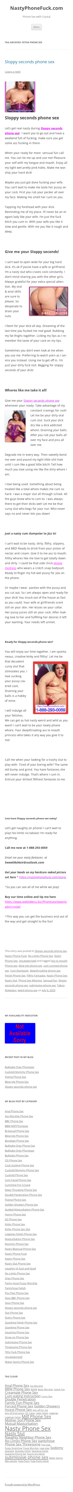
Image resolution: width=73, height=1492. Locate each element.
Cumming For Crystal (17, 1185)
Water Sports (56, 1458)
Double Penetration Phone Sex (23, 1195)
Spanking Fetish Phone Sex (21, 1322)
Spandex (9, 1451)
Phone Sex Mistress (30, 980)
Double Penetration (20, 1399)
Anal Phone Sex (14, 1111)
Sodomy (56, 1447)
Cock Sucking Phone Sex (19, 1165)
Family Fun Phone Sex (22, 1402)
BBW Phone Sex (17, 1389)
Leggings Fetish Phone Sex (21, 1234)
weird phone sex (28, 990)
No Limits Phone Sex (40, 956)
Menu (36, 26)
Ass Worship (36, 1386)
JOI (26, 1413)
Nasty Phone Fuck (16, 956)
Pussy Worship (31, 1448)
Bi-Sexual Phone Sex (17, 1131)
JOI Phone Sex (13, 1219)
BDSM (34, 1389)
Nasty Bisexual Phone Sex (20, 1249)
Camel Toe (59, 1389)
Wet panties (11, 1461)
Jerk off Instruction (15, 1413)
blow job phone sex (30, 966)
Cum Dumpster (19, 970)
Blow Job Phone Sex (17, 1082)
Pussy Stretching (13, 1448)
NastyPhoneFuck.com (36, 8)
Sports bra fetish (36, 1453)
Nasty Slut (11, 980)
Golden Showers (47, 1406)
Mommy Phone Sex (17, 1244)
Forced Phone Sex (19, 1406)
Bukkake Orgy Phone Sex (20, 1145)
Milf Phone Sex (36, 1416)
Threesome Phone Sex (18, 1347)
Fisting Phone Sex (15, 1077)
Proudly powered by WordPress (22, 1484)
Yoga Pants (24, 1461)
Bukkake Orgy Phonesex (19, 1067)
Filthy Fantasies (36, 975)
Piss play (45, 1444)
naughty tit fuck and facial (20, 1268)
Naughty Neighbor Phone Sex (28, 1437)
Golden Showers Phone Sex (21, 1204)
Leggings (53, 1413)
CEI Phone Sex (13, 1160)
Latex (32, 1413)
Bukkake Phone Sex (17, 1155)
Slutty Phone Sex (15, 1317)
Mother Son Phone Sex (23, 1420)
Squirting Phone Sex (17, 1332)
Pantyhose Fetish (15, 1288)
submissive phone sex (42, 985)
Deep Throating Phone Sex (21, 1190)
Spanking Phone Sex (17, 1327)
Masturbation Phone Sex (20, 1239)
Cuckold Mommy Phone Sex (22, 1072)
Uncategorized (27, 961)
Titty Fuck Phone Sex (17, 1352)
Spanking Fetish (40, 1451)
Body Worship (45, 1389)
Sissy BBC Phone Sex (17, 1298)
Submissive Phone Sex (18, 1342)
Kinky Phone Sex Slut (17, 1229)
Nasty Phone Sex (57, 975)
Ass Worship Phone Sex (19, 1116)
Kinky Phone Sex (15, 1224)
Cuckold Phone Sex (16, 1175)
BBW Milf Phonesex (16, 1126)
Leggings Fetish (13, 1417)
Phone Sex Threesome (23, 1444)
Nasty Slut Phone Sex (18, 1263)
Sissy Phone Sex (14, 1303)
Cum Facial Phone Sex (18, 1180)
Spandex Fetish (23, 1451)
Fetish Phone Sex (15, 975)
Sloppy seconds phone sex (29, 61)
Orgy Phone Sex (14, 1278)
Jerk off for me (40, 1410)
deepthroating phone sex (45, 970)
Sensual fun (50, 980)
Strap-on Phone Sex (17, 1337)
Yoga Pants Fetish (39, 1461)
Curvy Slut (46, 1396)
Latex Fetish (42, 1413)
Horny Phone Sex (15, 1214)
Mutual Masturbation (21, 1423)
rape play (44, 1448)
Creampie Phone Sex (21, 1392)
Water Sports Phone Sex (19, 1362)
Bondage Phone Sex (17, 1141)
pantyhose (46, 1440)
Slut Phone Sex (14, 1313)
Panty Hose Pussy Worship (21, 1283)
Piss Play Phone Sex (17, 1293)
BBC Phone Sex (14, 1121)
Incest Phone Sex (18, 1409)
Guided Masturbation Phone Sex (24, 1209)
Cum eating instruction (23, 1396)
